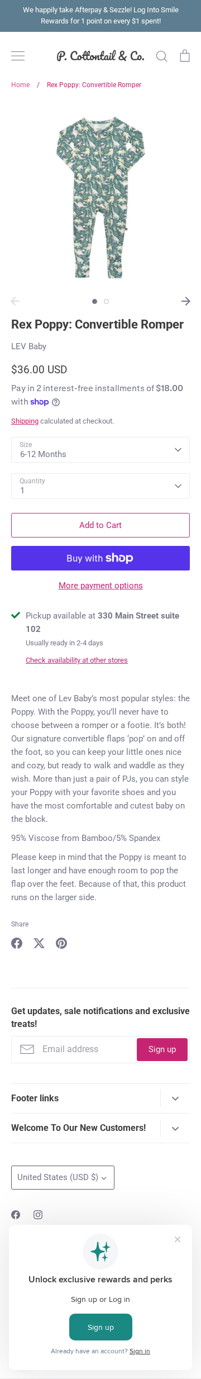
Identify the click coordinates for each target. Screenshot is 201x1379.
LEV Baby (28, 346)
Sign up (162, 1049)
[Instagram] (38, 1215)
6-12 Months (43, 454)
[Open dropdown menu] (175, 1098)
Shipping (25, 421)
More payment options (101, 586)
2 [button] (106, 301)
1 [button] (94, 301)
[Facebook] (15, 1215)
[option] (100, 196)
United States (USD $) (57, 1177)
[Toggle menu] (18, 56)
